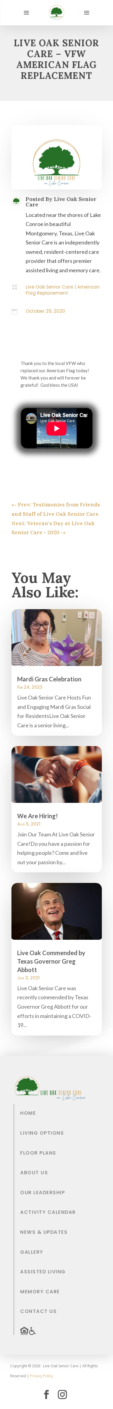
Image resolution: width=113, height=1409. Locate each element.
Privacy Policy (41, 1375)
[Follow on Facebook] (46, 1394)
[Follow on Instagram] (62, 1394)
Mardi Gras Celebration (49, 679)
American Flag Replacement (63, 290)
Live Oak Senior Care (49, 287)
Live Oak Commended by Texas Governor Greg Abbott (51, 961)
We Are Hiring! (37, 815)
